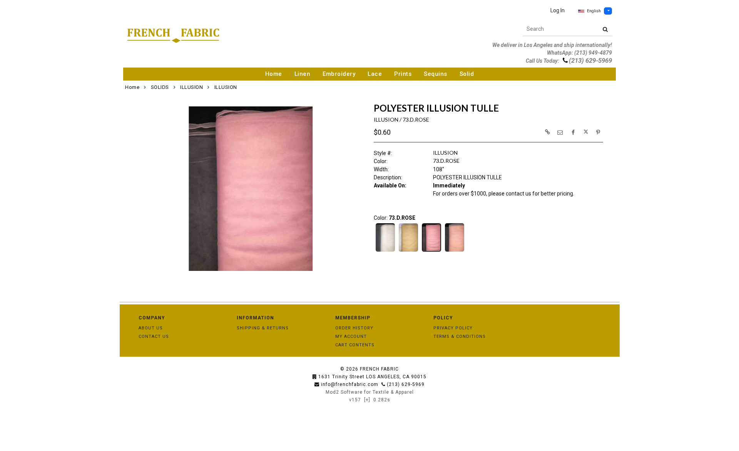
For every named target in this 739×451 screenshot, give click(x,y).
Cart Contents (355, 344)
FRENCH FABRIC (379, 369)
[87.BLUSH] (454, 251)
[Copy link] (547, 132)
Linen (302, 73)
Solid (467, 73)
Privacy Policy (453, 328)
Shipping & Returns (263, 328)
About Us (151, 328)
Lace (375, 73)
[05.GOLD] (408, 251)
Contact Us (154, 336)
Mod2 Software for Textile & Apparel (370, 392)
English (594, 11)
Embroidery (339, 73)
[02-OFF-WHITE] (385, 251)
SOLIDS (160, 87)
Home (273, 73)
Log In (557, 10)
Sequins (435, 73)
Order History (354, 328)
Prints (402, 73)
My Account (351, 336)
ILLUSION (191, 87)
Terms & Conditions (459, 336)
